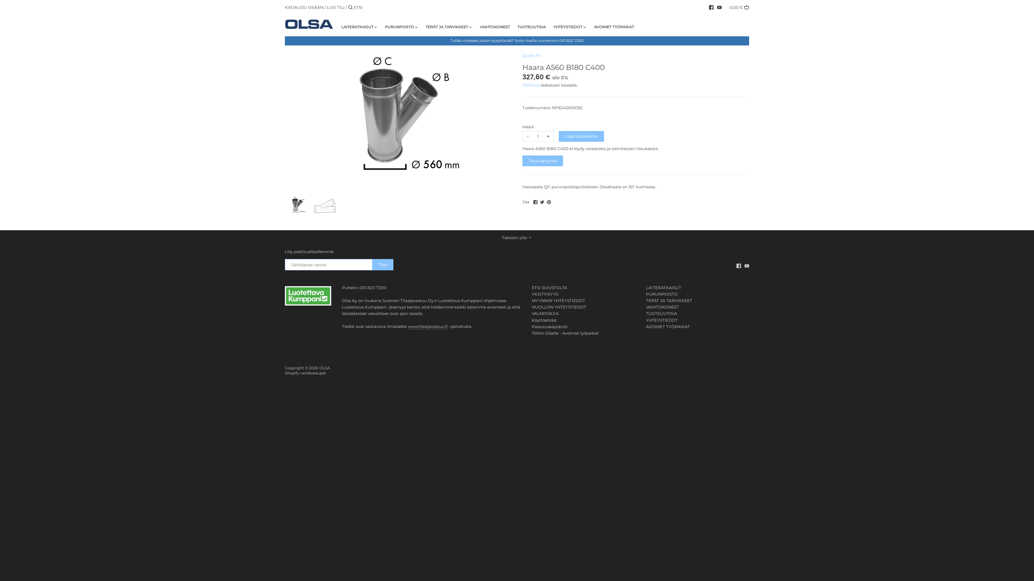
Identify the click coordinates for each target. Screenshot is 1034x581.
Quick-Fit (531, 55)
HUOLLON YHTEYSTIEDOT (559, 307)
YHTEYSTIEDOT (662, 320)
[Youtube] (719, 7)
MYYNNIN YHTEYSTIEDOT (558, 300)
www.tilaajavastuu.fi (428, 326)
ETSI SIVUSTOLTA (549, 287)
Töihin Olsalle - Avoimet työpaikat (565, 333)
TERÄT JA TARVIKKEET (669, 300)
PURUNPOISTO (662, 294)
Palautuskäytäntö (549, 326)
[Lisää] (548, 136)
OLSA (324, 368)
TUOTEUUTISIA (661, 313)
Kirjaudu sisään (304, 7)
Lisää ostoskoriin (581, 136)
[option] (297, 205)
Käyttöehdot (544, 320)
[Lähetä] (350, 8)
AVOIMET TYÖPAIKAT (668, 326)
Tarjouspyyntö (543, 160)
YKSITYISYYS (545, 294)
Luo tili (336, 7)
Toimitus (531, 85)
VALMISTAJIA (545, 313)
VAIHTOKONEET (662, 307)
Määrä (528, 127)
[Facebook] (711, 7)
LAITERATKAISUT (663, 287)
